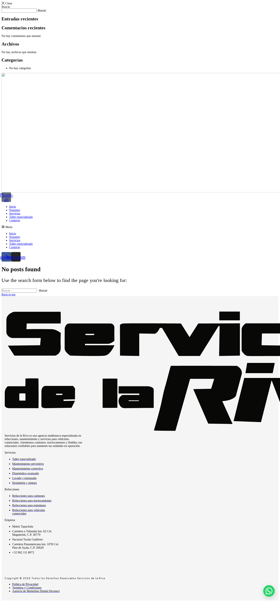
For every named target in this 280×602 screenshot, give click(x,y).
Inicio (12, 206)
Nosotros (14, 210)
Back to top (8, 294)
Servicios (14, 213)
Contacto (14, 220)
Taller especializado (21, 217)
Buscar (6, 6)
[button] (140, 227)
